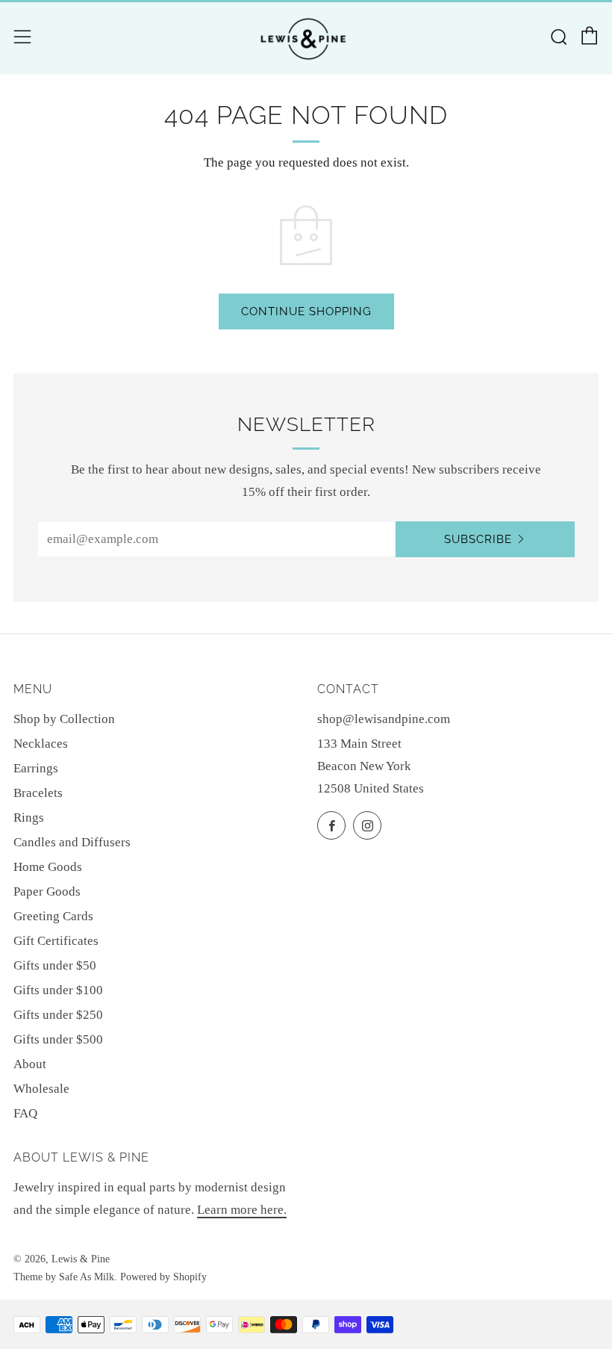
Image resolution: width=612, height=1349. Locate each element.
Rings (28, 817)
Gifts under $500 (58, 1039)
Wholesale (41, 1089)
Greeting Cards (53, 916)
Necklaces (40, 743)
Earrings (35, 768)
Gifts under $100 (58, 990)
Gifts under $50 (54, 965)
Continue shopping (306, 311)
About (29, 1064)
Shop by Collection (64, 719)
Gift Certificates (56, 941)
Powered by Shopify (163, 1277)
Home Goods (47, 867)
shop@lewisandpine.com (383, 719)
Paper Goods (47, 891)
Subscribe (478, 539)
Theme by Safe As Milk (63, 1277)
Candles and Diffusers (72, 842)
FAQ (25, 1113)
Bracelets (38, 793)
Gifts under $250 (58, 1015)
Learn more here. (242, 1210)
